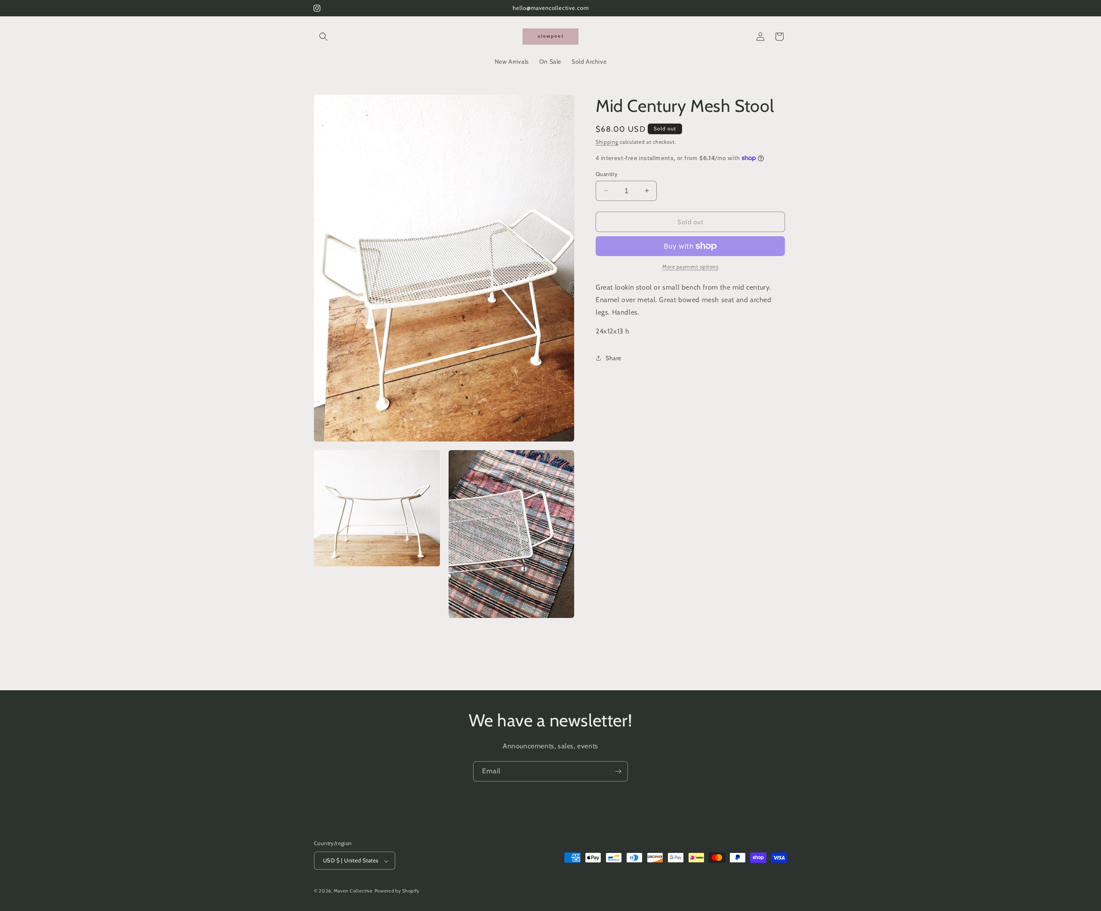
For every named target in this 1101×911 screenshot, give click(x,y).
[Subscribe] (618, 771)
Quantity (607, 173)
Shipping (607, 142)
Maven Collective (353, 891)
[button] (323, 36)
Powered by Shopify (397, 891)
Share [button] (613, 357)
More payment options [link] (690, 266)
